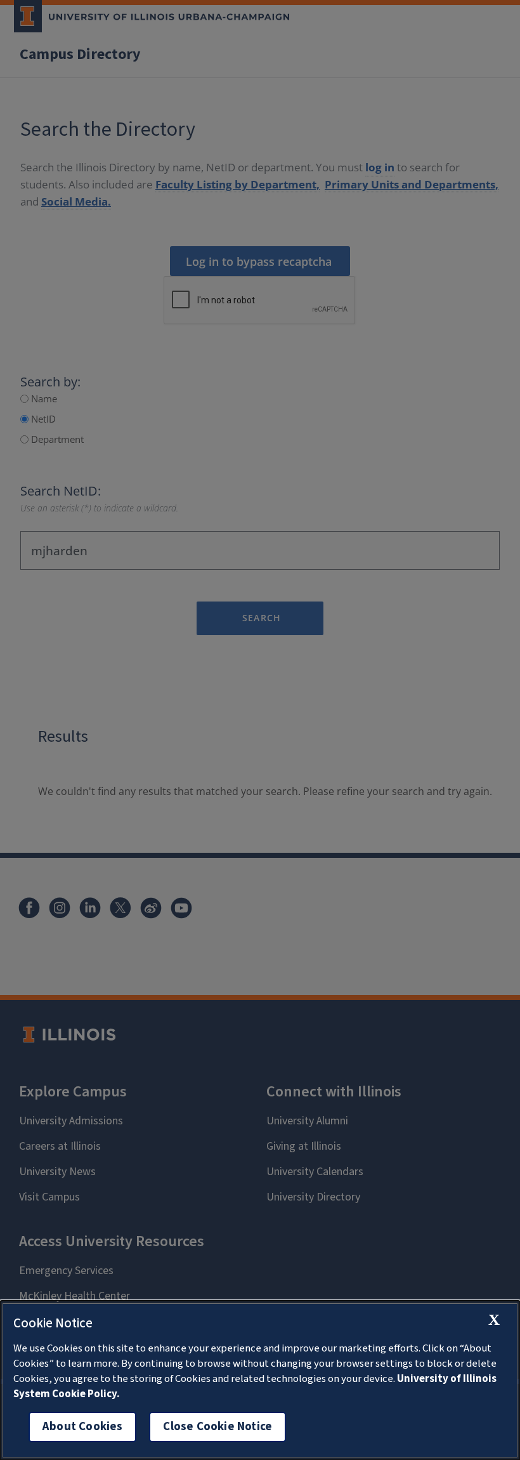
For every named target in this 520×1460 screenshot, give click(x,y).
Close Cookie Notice (217, 1426)
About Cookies (82, 1426)
